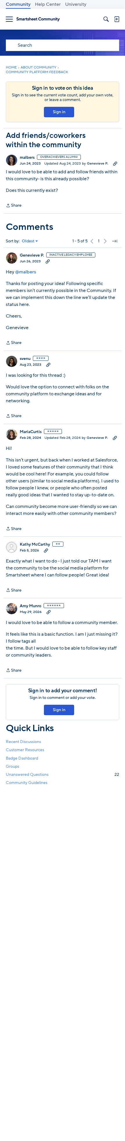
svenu (25, 358)
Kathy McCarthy (35, 544)
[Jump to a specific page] (114, 241)
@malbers (25, 272)
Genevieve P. (97, 163)
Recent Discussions (23, 742)
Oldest (28, 241)
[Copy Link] (115, 163)
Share (14, 206)
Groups (12, 766)
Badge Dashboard (22, 758)
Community (18, 4)
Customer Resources (25, 750)
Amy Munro (30, 606)
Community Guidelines (26, 782)
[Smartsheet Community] (38, 19)
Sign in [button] (59, 112)
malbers (27, 157)
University (75, 4)
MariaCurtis (31, 432)
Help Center (48, 4)
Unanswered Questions (62, 774)
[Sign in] (116, 19)
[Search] (106, 19)
